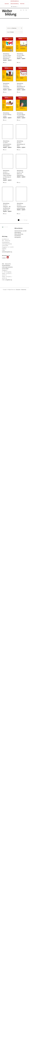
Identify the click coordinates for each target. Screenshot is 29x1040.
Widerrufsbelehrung (19, 489)
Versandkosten (18, 491)
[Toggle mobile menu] (26, 10)
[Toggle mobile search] (23, 10)
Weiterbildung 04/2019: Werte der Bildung (20, 55)
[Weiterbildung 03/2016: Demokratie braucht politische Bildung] (21, 407)
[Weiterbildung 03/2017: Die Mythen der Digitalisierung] (21, 289)
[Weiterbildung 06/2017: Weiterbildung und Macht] (21, 174)
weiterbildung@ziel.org (15, 1)
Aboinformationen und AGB (20, 486)
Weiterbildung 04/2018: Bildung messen (7, 114)
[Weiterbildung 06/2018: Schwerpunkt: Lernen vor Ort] (7, 74)
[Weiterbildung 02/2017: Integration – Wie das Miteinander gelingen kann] (7, 407)
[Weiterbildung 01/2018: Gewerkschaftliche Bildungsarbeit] (7, 174)
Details (5, 62)
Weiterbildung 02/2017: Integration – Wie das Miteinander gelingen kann (7, 462)
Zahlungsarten (18, 492)
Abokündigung (18, 488)
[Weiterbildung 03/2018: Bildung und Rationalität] (21, 104)
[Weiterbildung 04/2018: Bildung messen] (7, 104)
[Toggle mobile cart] (21, 10)
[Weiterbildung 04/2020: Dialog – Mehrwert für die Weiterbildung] (7, 44)
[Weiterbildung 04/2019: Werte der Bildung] (21, 44)
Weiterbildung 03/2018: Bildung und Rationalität (21, 114)
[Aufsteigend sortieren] (21, 28)
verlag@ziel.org (8, 535)
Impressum (18, 545)
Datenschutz (23, 545)
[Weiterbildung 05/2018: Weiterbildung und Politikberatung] (21, 74)
